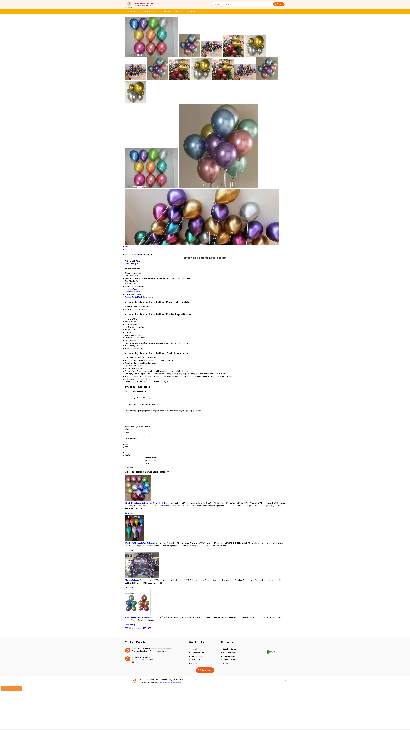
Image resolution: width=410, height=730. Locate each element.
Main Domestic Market (134, 379)
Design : (223, 506)
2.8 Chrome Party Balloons (136, 617)
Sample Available (132, 368)
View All (226, 663)
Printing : (239, 503)
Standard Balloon (230, 649)
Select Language (291, 681)
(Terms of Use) (193, 680)
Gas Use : (138, 508)
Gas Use (128, 340)
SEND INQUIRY (131, 628)
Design (127, 335)
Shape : (204, 506)
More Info (178, 11)
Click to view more (132, 292)
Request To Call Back (133, 297)
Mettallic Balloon (229, 652)
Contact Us (191, 11)
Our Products (164, 11)
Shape (127, 330)
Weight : (256, 506)
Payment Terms (131, 360)
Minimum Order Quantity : (201, 503)
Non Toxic (129, 322)
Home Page (132, 11)
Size (126, 332)
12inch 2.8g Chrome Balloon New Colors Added (145, 503)
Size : (190, 506)
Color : (221, 503)
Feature (128, 343)
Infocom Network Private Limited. (170, 682)
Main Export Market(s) (134, 376)
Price (127, 309)
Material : (256, 503)
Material (128, 319)
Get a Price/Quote (132, 264)
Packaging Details (132, 374)
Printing (128, 327)
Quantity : (201, 546)
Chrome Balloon (229, 660)
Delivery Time (130, 366)
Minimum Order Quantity (135, 307)
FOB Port (129, 358)
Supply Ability (130, 363)
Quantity (128, 338)
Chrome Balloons (132, 580)
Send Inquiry (148, 297)
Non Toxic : (239, 506)
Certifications (130, 382)
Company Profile (147, 11)
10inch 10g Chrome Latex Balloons (139, 543)
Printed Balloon (229, 656)
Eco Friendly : (271, 503)
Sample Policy (130, 371)
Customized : (155, 583)
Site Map (194, 663)
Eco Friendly (130, 346)
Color (127, 324)
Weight (127, 348)
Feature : (267, 580)
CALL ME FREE (144, 628)
